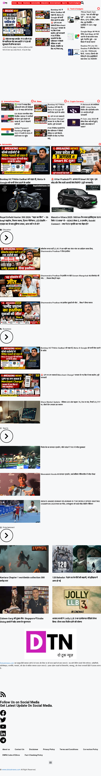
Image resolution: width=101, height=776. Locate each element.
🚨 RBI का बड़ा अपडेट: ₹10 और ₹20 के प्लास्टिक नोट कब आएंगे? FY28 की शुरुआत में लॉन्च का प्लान (17, 41)
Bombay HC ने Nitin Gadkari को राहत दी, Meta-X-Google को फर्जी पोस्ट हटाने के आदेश (58, 15)
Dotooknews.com (7, 663)
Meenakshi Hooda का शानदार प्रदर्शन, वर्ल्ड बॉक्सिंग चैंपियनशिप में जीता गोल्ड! (68, 474)
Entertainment (55, 3)
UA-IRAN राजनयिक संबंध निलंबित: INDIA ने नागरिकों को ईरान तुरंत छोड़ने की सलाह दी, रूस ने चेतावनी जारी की (24, 119)
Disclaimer (33, 749)
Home (14, 3)
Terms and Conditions (69, 749)
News (20, 3)
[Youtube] (3, 727)
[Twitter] (3, 720)
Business (26, 3)
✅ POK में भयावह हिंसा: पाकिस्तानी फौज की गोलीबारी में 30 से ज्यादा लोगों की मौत (24, 107)
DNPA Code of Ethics (11, 755)
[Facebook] (3, 713)
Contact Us (19, 749)
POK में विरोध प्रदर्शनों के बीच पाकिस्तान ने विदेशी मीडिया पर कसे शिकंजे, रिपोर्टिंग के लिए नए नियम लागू (56, 133)
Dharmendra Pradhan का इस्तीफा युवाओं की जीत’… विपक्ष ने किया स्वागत (67, 303)
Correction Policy (90, 749)
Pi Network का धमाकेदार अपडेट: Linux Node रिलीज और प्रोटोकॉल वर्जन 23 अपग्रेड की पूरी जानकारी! (90, 109)
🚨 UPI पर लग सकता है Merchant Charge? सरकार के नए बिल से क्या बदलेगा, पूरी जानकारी (58, 28)
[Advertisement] (50, 80)
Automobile (35, 3)
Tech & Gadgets (74, 3)
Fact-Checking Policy (34, 755)
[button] (51, 762)
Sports (64, 3)
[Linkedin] (3, 733)
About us (6, 749)
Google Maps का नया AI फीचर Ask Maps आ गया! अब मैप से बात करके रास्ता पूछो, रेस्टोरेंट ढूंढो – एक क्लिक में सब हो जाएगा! (90, 36)
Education (45, 3)
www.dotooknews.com (11, 769)
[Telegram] (3, 740)
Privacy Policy (49, 749)
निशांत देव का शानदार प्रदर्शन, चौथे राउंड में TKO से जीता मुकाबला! (63, 447)
